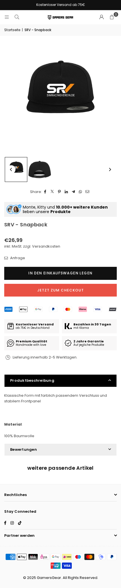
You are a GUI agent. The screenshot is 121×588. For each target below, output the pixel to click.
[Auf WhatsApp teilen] (81, 192)
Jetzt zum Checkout (60, 290)
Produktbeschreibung (32, 380)
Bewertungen (23, 449)
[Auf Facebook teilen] (45, 192)
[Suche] (17, 17)
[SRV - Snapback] (16, 169)
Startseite (12, 29)
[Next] (110, 169)
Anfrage (17, 258)
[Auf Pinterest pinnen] (59, 192)
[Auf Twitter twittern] (52, 192)
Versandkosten (46, 246)
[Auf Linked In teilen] (66, 192)
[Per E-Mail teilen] (88, 192)
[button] (112, 17)
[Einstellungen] (102, 17)
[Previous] (11, 169)
